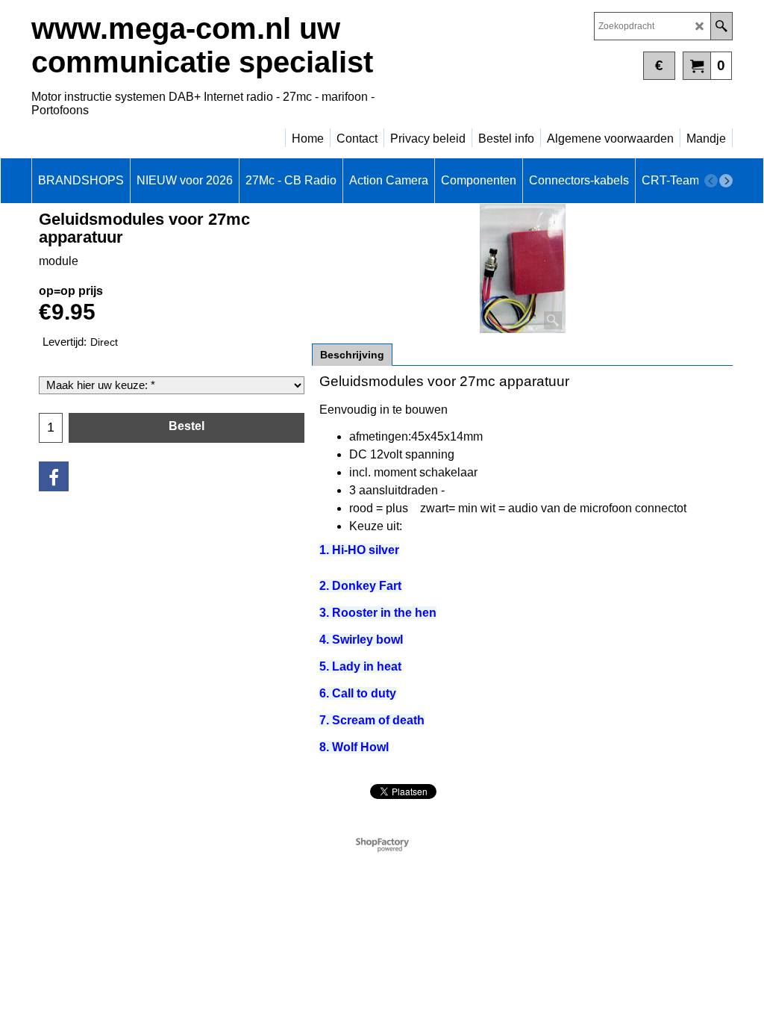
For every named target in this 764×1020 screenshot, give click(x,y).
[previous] (711, 180)
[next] (726, 180)
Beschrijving (352, 355)
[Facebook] (54, 476)
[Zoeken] (721, 26)
